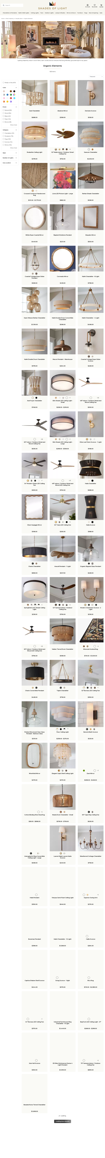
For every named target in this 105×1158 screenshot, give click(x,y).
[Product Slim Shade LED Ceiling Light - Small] (63, 383)
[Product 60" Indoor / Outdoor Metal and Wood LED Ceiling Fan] (34, 631)
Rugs (85, 12)
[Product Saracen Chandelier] (91, 134)
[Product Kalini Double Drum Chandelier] (34, 341)
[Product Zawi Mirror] (91, 755)
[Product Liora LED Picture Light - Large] (63, 176)
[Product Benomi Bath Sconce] (91, 714)
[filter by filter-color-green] (11, 94)
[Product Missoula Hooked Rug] (91, 631)
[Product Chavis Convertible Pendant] (34, 673)
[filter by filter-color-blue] (7, 94)
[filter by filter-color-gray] (4, 94)
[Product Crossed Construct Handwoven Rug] (34, 176)
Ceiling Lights (35, 12)
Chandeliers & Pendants (10, 12)
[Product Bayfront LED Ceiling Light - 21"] (91, 1004)
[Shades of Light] (52, 5)
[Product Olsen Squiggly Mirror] (34, 507)
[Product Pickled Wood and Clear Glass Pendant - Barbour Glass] (34, 714)
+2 (70, 522)
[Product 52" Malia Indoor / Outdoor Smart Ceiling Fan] (63, 134)
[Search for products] (4, 5)
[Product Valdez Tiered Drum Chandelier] (63, 631)
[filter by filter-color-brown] (11, 91)
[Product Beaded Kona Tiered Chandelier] (34, 1087)
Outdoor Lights (49, 12)
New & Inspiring (93, 12)
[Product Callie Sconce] (91, 921)
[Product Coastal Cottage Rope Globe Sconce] (91, 341)
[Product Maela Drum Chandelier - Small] (63, 797)
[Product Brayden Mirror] (91, 217)
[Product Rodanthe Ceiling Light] (34, 134)
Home (2, 18)
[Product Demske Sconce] (91, 93)
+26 (98, 398)
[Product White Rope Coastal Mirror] (34, 217)
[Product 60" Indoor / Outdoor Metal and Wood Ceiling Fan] (34, 424)
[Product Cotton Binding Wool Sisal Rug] (34, 797)
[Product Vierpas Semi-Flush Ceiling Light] (63, 880)
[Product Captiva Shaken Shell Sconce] (34, 963)
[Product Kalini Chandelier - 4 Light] (91, 300)
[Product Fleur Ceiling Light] (63, 714)
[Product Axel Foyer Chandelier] (34, 383)
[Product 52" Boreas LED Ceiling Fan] (91, 673)
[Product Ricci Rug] (91, 963)
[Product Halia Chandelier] (91, 466)
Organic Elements (28, 18)
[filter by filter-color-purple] (11, 101)
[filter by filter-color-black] (14, 91)
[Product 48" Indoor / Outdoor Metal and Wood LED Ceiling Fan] (63, 466)
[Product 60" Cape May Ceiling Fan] (91, 797)
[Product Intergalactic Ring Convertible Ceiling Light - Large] (34, 838)
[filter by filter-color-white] (7, 91)
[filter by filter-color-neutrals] (4, 91)
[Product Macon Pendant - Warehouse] (63, 341)
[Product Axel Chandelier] (34, 93)
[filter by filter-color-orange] (4, 101)
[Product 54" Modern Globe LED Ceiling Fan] (34, 466)
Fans (41, 12)
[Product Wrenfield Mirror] (34, 755)
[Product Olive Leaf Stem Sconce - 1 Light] (91, 424)
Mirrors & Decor (71, 12)
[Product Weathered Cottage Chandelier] (91, 838)
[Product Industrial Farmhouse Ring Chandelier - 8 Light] (63, 1004)
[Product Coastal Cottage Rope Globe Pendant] (34, 258)
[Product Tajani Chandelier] (63, 673)
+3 (98, 770)
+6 (70, 149)
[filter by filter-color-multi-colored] (14, 94)
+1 (69, 398)
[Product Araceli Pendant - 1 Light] (63, 548)
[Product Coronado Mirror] (63, 258)
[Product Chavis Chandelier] (34, 548)
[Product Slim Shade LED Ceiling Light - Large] (63, 424)
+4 (41, 812)
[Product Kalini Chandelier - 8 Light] (91, 258)
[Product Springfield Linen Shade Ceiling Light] (34, 590)
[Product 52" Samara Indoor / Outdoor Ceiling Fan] (63, 590)
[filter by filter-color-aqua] (14, 98)
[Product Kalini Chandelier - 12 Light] (63, 921)
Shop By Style (18, 18)
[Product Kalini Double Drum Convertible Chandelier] (63, 300)
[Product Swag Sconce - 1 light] (63, 963)
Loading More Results (62, 1121)
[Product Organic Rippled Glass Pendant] (91, 548)
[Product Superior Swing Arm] (91, 880)
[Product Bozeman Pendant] (34, 921)
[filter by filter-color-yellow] (7, 101)
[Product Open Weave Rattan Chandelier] (34, 300)
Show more (13, 125)
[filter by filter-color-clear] (7, 98)
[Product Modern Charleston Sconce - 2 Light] (91, 590)
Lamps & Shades (60, 12)
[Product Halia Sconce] (91, 507)
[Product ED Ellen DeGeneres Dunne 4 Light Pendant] (63, 1045)
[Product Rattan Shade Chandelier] (91, 176)
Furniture (80, 12)
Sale (101, 12)
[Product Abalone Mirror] (63, 93)
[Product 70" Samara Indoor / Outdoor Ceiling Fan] (91, 1045)
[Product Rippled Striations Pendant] (63, 217)
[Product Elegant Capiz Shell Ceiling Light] (63, 755)
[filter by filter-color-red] (11, 98)
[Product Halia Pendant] (34, 880)
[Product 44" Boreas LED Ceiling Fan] (34, 1004)
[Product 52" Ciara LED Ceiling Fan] (63, 507)
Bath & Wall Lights (24, 12)
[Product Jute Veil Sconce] (34, 1045)
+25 (70, 480)
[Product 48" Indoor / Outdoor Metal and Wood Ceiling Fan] (91, 383)
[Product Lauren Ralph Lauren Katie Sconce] (63, 838)
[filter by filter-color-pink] (4, 98)
